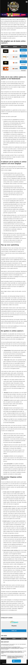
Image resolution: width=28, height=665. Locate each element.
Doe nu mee (17, 661)
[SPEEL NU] (14, 16)
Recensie (23, 52)
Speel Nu (23, 50)
